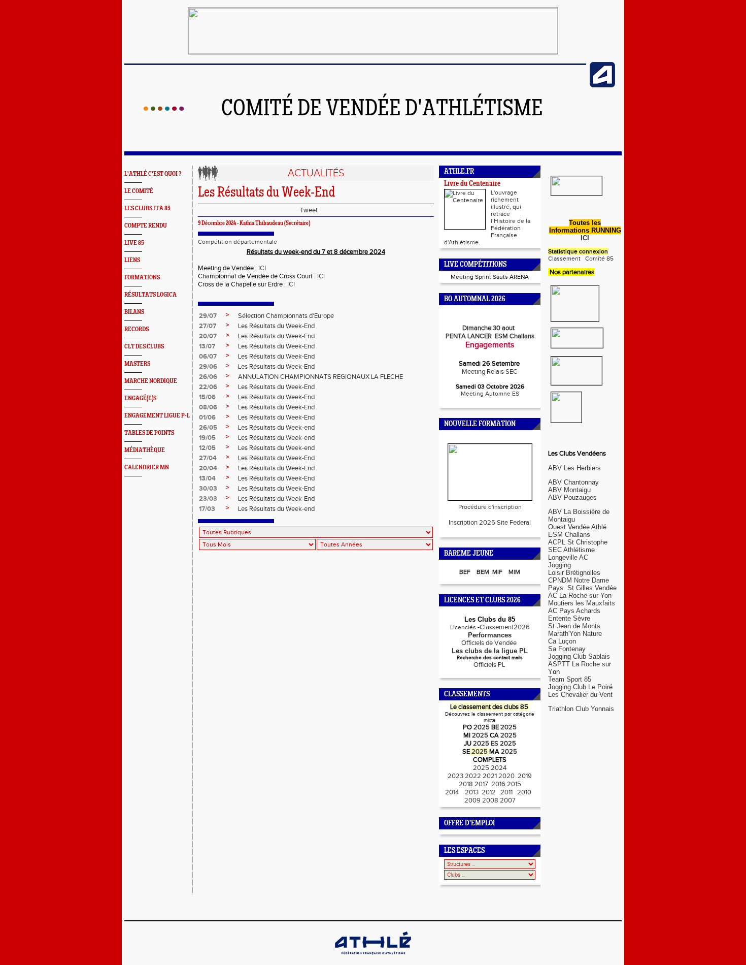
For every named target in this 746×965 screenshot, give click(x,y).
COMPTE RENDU (145, 225)
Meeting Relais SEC (490, 372)
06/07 (208, 356)
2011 (506, 792)
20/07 (208, 336)
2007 (508, 800)
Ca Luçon (562, 641)
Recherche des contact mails (490, 658)
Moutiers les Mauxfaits (581, 603)
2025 (481, 727)
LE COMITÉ (138, 191)
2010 (524, 792)
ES (494, 743)
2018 (466, 784)
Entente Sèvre (569, 618)
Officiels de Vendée (489, 643)
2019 (524, 776)
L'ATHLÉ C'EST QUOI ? (152, 174)
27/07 (207, 326)
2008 (491, 800)
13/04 (207, 478)
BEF (464, 571)
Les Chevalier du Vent (580, 694)
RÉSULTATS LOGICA (150, 295)
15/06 (207, 397)
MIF (497, 571)
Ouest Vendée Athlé (577, 527)
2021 (490, 776)
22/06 (208, 387)
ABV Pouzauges (572, 497)
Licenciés (462, 627)
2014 (452, 792)
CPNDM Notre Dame (578, 580)
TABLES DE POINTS (149, 433)
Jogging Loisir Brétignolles (574, 568)
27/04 (208, 458)
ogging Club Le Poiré (582, 687)
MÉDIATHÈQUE (144, 450)
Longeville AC (568, 557)
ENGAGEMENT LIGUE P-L (157, 415)
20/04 (208, 468)
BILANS (134, 312)
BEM (483, 571)
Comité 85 (599, 258)
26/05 (208, 428)
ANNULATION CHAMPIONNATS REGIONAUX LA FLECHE (320, 377)
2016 (497, 784)
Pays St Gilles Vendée (582, 588)
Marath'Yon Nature (575, 633)
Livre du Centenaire (472, 184)
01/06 (207, 417)
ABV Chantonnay (573, 482)
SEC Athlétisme (571, 550)
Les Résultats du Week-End (276, 326)
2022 (473, 776)
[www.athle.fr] (602, 85)
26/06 (208, 377)
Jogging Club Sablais (579, 656)
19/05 (207, 438)
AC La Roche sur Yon (580, 595)
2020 (506, 776)
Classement (564, 258)
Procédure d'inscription (490, 506)
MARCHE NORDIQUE (150, 381)
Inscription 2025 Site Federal (490, 523)
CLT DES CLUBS (144, 346)
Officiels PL (489, 665)
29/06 (208, 367)
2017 (481, 784)
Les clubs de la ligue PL (490, 651)
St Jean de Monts (574, 626)
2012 (489, 792)
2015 (514, 784)
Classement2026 (505, 627)
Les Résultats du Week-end (276, 428)
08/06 (208, 407)
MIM (514, 571)
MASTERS (137, 364)
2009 (472, 800)
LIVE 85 (134, 243)
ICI (262, 268)
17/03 (207, 509)
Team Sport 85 (569, 679)
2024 (498, 768)
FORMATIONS (142, 277)
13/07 (207, 346)
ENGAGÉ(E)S (140, 398)
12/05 (207, 448)
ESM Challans (569, 534)
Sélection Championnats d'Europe (286, 316)
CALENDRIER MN (146, 467)
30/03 (208, 489)
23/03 (208, 499)
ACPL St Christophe (577, 542)
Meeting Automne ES (490, 393)
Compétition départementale (237, 241)
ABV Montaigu (569, 490)
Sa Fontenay (567, 649)
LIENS (132, 260)
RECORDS (136, 329)
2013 (471, 792)
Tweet (309, 210)
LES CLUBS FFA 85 (147, 208)
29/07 (208, 316)
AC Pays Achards (574, 611)
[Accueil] (164, 109)
